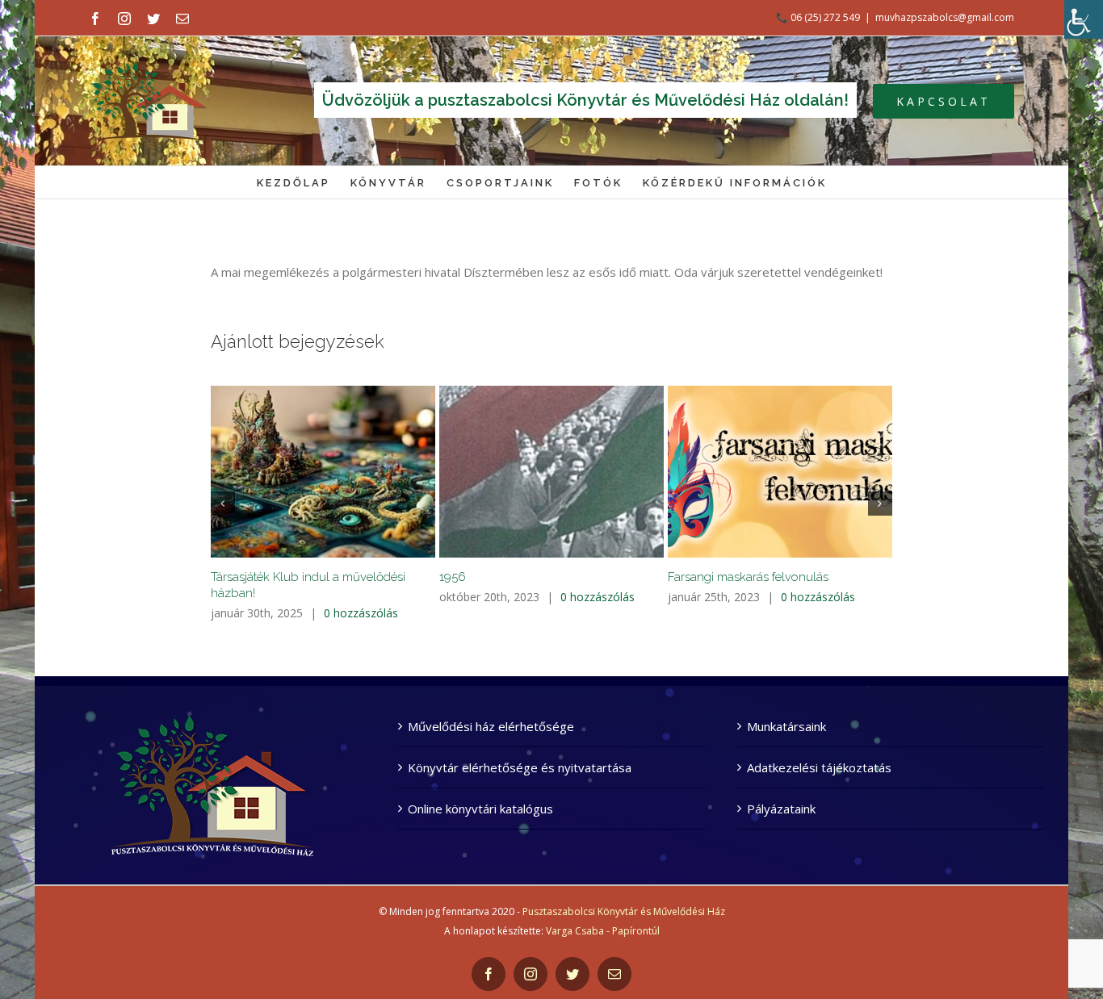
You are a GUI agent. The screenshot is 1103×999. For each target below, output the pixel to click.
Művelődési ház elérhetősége (491, 726)
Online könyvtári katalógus (480, 808)
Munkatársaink (786, 726)
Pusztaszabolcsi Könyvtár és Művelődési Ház (623, 911)
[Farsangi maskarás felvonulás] (780, 472)
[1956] (551, 472)
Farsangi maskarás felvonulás (748, 577)
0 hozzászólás (361, 613)
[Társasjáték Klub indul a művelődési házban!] (323, 472)
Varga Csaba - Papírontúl (603, 931)
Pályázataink (781, 808)
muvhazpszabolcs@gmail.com (944, 17)
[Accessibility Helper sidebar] (1083, 19)
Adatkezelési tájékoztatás (819, 767)
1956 (452, 577)
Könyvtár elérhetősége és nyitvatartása (519, 767)
